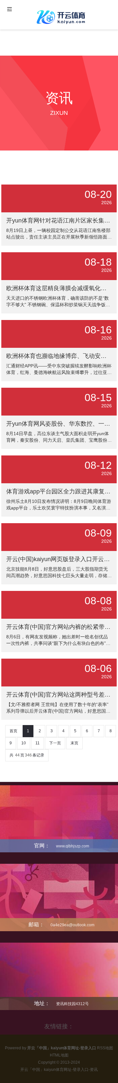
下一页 (55, 743)
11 (37, 743)
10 (23, 743)
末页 (74, 743)
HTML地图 (59, 1055)
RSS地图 (105, 1048)
